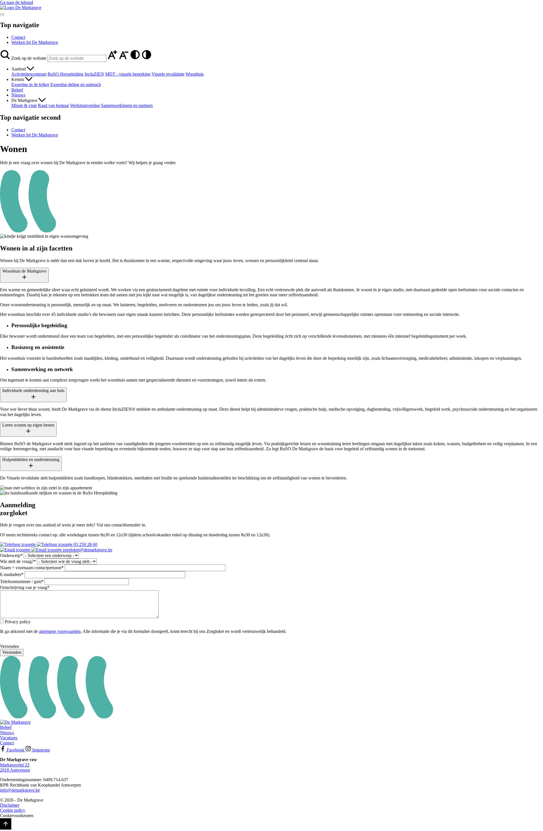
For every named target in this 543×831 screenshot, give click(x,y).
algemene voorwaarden (60, 631)
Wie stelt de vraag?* (18, 561)
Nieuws (18, 95)
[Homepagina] (20, 7)
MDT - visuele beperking (127, 74)
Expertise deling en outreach (75, 84)
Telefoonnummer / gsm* (22, 581)
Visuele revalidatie (168, 74)
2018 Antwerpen (15, 770)
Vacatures (8, 737)
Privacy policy (18, 621)
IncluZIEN (94, 74)
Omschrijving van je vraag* (24, 587)
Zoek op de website (28, 58)
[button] (5, 58)
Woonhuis (195, 74)
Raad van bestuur (53, 105)
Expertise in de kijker (30, 84)
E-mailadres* (11, 574)
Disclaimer (9, 805)
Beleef (17, 89)
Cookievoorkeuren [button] (16, 815)
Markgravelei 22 (14, 765)
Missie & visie (24, 105)
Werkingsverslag (85, 105)
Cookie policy (12, 810)
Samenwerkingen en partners (127, 105)
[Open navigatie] (2, 14)
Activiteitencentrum (28, 74)
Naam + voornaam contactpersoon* (32, 567)
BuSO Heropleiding (65, 74)
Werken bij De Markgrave (34, 42)
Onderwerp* (11, 555)
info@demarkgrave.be (20, 790)
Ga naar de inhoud (16, 2)
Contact (18, 37)
